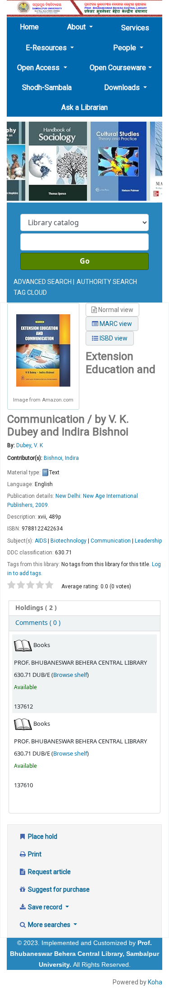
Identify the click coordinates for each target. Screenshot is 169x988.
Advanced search (43, 281)
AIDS (40, 541)
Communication (111, 541)
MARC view (115, 323)
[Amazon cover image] (43, 350)
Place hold (42, 836)
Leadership (148, 541)
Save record (45, 907)
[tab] (84, 608)
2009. (42, 505)
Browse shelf (70, 675)
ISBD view (113, 338)
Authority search (107, 281)
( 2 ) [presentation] (36, 608)
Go (85, 261)
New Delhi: (69, 496)
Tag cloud (30, 292)
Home (32, 26)
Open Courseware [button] (118, 67)
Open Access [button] (39, 67)
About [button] (77, 27)
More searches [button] (49, 924)
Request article (49, 871)
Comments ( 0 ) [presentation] (37, 623)
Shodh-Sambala (47, 87)
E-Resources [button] (47, 47)
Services (135, 28)
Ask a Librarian (84, 107)
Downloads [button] (123, 87)
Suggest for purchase (58, 889)
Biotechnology (68, 541)
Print (34, 854)
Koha (155, 982)
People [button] (125, 47)
